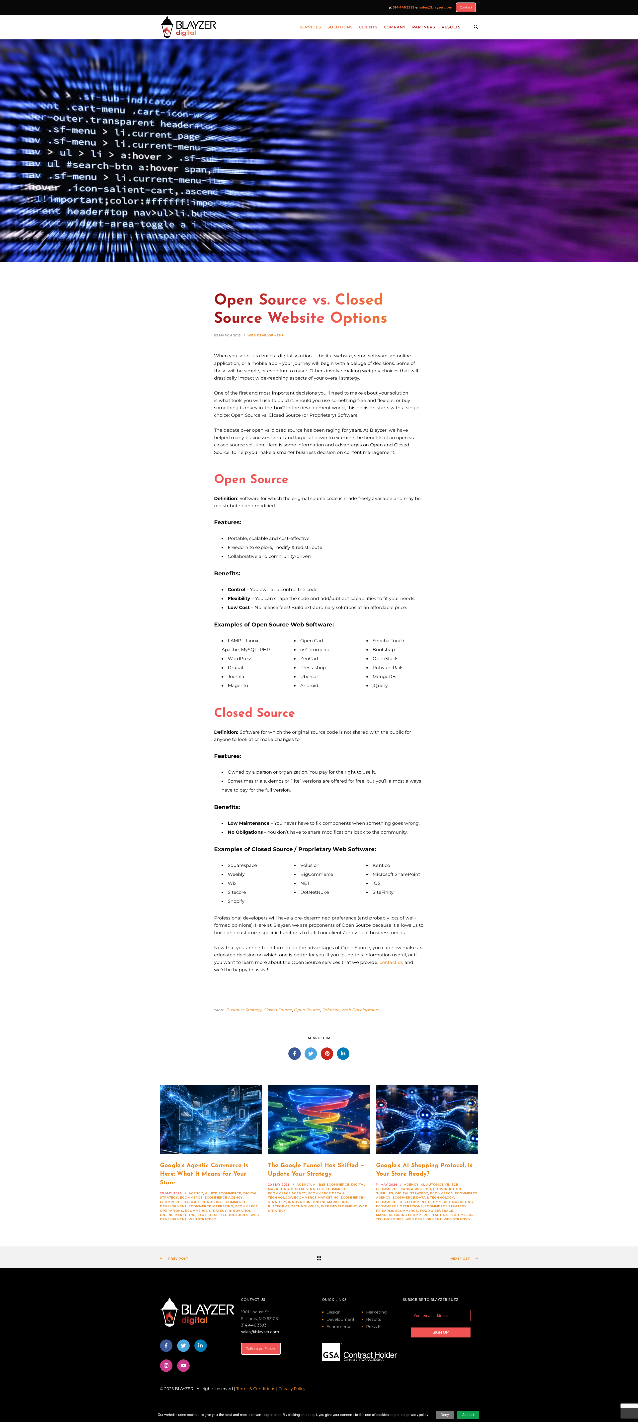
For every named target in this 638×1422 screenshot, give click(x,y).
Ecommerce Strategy (206, 1211)
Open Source (307, 1010)
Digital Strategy (307, 1189)
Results (373, 1319)
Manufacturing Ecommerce (403, 1215)
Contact (466, 7)
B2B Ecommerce (226, 1193)
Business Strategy (243, 1010)
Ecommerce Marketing (211, 1206)
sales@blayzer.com (435, 7)
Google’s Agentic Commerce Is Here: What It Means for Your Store (204, 1174)
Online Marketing (177, 1215)
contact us (391, 962)
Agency (196, 1193)
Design (333, 1312)
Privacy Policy (292, 1388)
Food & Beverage (437, 1211)
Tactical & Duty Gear (453, 1215)
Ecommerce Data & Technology (191, 1202)
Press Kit (375, 1326)
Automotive (437, 1184)
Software (331, 1010)
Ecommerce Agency (224, 1197)
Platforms (208, 1215)
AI (207, 1193)
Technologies (234, 1215)
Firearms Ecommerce (397, 1211)
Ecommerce (191, 1197)
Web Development (265, 335)
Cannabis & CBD (416, 1189)
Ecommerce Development (401, 1202)
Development (340, 1319)
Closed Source (277, 1010)
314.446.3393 (403, 7)
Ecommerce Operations (399, 1206)
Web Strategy (202, 1219)
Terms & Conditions (255, 1388)
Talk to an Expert (261, 1348)
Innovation (240, 1211)
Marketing (376, 1312)
